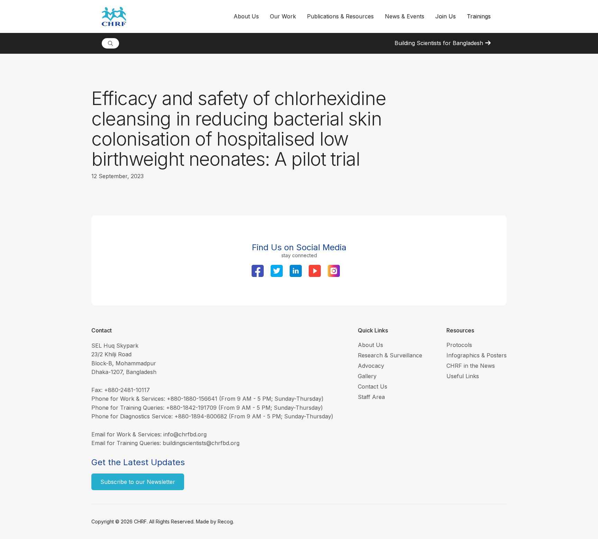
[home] (165, 16)
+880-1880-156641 (192, 398)
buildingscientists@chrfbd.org (201, 443)
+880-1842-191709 (191, 407)
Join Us (445, 16)
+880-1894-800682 (200, 416)
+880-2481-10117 (127, 389)
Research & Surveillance (390, 355)
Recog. (226, 521)
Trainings (479, 16)
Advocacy (371, 365)
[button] (246, 16)
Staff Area (371, 396)
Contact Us (372, 386)
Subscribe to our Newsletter (137, 481)
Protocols (459, 344)
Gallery (367, 376)
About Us (370, 344)
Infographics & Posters (476, 355)
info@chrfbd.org (185, 434)
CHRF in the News (470, 365)
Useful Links (462, 376)
